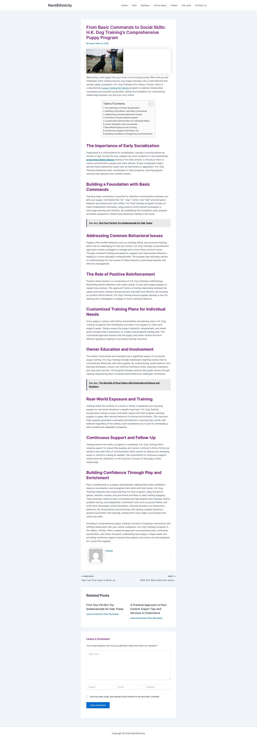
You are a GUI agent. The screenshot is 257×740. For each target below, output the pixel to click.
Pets (106, 614)
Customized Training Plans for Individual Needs (127, 121)
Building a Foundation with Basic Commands (126, 111)
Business (145, 5)
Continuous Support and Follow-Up (122, 130)
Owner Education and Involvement (121, 124)
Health (174, 5)
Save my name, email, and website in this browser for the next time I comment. (125, 696)
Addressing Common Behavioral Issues (123, 114)
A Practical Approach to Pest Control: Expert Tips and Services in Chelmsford (148, 609)
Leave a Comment (94, 614)
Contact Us (201, 5)
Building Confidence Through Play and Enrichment (128, 134)
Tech (134, 5)
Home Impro (160, 5)
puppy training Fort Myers (115, 88)
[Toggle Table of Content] (149, 104)
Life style (186, 5)
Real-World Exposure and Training (121, 127)
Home (125, 5)
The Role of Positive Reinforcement (121, 117)
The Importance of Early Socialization (122, 108)
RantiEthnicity (60, 5)
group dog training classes (100, 159)
